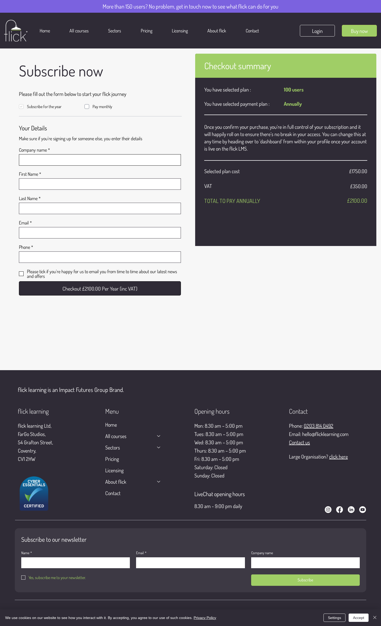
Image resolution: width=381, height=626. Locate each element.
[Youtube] (362, 509)
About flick (115, 481)
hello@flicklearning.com (325, 434)
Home (111, 424)
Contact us (299, 442)
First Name (28, 174)
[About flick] (158, 481)
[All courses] (158, 436)
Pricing (112, 458)
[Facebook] (339, 509)
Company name (33, 149)
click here (338, 456)
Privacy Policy (205, 618)
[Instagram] (328, 509)
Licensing (114, 470)
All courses (115, 436)
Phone (24, 247)
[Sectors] (158, 447)
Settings (334, 618)
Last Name (28, 198)
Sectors (112, 447)
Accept (358, 618)
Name (26, 553)
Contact (113, 493)
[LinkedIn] (351, 509)
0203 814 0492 (318, 425)
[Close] (375, 618)
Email (24, 222)
